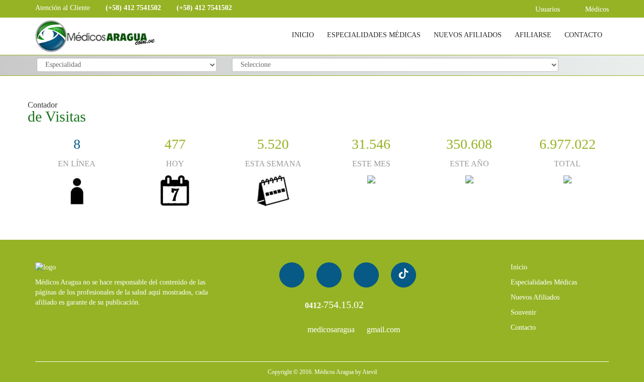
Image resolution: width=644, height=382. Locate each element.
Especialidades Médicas (544, 282)
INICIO (303, 35)
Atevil (369, 371)
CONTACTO (583, 35)
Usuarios (546, 9)
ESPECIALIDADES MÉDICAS (374, 35)
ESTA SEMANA (273, 163)
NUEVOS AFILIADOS (468, 35)
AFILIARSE (533, 35)
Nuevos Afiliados (535, 297)
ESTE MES (371, 163)
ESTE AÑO (469, 163)
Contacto (523, 327)
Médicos (596, 9)
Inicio (519, 267)
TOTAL (567, 163)
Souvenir (523, 312)
